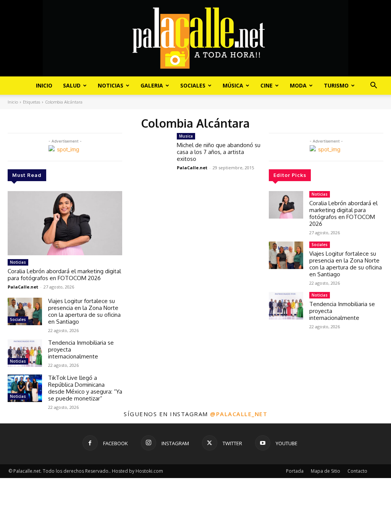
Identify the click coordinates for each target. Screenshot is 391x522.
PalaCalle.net (23, 287)
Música (233, 85)
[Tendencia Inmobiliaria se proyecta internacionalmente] (25, 353)
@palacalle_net (238, 414)
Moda (298, 85)
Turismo (336, 85)
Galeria (152, 85)
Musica (186, 136)
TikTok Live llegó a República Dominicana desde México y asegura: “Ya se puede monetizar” (85, 388)
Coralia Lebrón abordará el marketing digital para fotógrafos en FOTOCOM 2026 (64, 274)
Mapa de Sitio (325, 471)
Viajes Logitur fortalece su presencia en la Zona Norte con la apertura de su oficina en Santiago (84, 311)
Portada (295, 471)
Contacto (357, 471)
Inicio (44, 85)
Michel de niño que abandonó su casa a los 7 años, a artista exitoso (218, 151)
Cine (266, 85)
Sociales (192, 85)
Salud (72, 85)
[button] (373, 86)
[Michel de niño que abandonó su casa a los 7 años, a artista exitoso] (149, 149)
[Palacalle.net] (195, 38)
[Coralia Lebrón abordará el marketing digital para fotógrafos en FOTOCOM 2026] (65, 223)
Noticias (110, 85)
